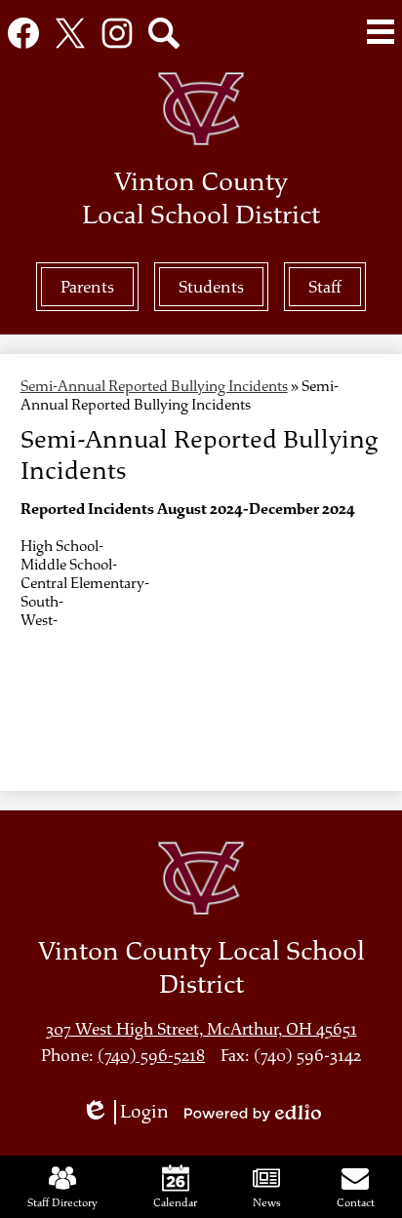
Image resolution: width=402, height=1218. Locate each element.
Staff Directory (62, 1202)
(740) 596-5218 (151, 1055)
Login (132, 1112)
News (267, 1202)
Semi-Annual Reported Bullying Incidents (154, 386)
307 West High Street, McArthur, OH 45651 (201, 1029)
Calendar (175, 1202)
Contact (356, 1202)
